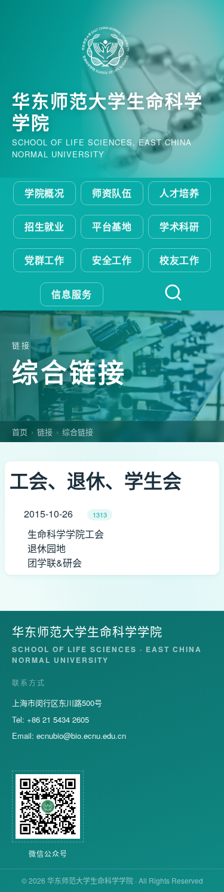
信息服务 (71, 294)
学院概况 (44, 193)
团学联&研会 (54, 563)
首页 (19, 431)
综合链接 (77, 431)
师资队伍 (112, 193)
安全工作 (112, 260)
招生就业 (44, 226)
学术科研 (179, 226)
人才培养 (179, 193)
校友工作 (179, 260)
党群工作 (44, 260)
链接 (45, 431)
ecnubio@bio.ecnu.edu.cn (81, 735)
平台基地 (112, 226)
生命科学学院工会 (65, 534)
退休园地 (46, 548)
